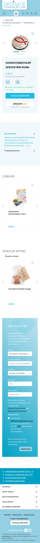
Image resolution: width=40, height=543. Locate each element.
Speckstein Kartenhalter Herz (17, 212)
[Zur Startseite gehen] (14, 4)
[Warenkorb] (36, 13)
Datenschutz (29, 515)
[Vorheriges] (4, 42)
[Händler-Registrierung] (16, 13)
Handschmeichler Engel (19, 289)
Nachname (12, 390)
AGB (19, 426)
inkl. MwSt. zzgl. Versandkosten (15, 76)
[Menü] (4, 13)
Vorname (11, 380)
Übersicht (9, 20)
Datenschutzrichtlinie (16, 408)
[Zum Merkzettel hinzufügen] (32, 33)
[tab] (20, 139)
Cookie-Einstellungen (19, 518)
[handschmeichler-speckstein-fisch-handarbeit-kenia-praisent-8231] (19, 42)
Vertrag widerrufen (20, 523)
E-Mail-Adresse (15, 359)
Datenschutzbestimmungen (22, 421)
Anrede (11, 369)
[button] (20, 104)
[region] (20, 42)
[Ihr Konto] (31, 13)
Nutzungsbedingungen (17, 411)
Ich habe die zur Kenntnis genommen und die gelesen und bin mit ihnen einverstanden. (22, 425)
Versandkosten (6, 536)
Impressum (17, 515)
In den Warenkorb (20, 96)
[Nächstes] (36, 42)
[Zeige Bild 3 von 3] (20, 54)
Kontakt (7, 515)
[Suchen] (23, 13)
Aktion (11, 350)
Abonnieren (26, 449)
